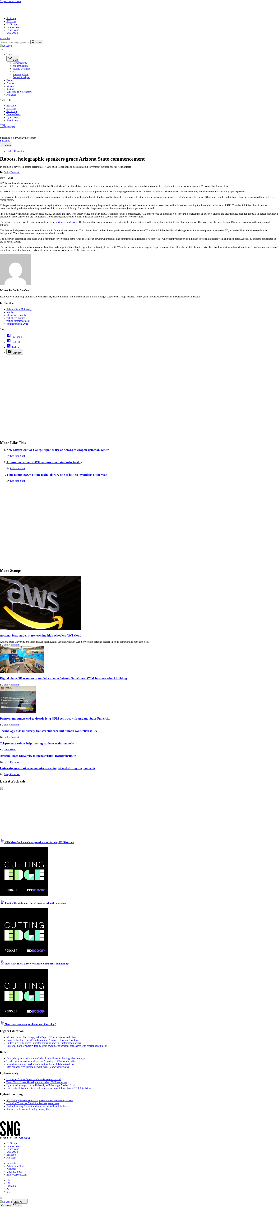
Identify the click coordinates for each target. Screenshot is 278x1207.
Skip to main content (10, 1)
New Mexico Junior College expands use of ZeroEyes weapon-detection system (57, 449)
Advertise (5, 38)
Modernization (20, 65)
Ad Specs (11, 1168)
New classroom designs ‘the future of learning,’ (30, 1024)
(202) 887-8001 (14, 1171)
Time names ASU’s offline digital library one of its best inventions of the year (56, 474)
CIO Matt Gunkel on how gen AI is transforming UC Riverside (39, 842)
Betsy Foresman (12, 762)
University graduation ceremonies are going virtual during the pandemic (47, 768)
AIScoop (11, 21)
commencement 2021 (17, 323)
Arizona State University (19, 309)
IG (7, 1188)
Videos (10, 86)
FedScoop (11, 24)
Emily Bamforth (12, 172)
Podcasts (10, 83)
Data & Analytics (21, 77)
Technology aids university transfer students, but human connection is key (48, 731)
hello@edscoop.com (16, 1174)
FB (8, 1180)
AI (14, 71)
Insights (10, 89)
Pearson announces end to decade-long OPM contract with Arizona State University (55, 718)
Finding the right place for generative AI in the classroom (35, 903)
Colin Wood (10, 749)
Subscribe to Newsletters (19, 91)
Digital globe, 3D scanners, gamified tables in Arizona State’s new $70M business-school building (63, 678)
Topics (9, 54)
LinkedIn (11, 1186)
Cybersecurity (20, 63)
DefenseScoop (13, 27)
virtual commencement (17, 320)
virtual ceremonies (15, 318)
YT (8, 1191)
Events (9, 80)
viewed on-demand (67, 222)
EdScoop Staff (17, 456)
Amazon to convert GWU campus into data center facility (44, 462)
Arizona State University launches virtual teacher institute (38, 755)
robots (9, 312)
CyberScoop (12, 30)
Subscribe (10, 126)
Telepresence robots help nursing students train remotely (37, 743)
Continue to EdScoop (11, 1205)
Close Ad (18, 1202)
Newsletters (12, 1163)
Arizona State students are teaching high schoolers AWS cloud (40, 635)
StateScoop (12, 32)
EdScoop (11, 18)
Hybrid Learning (21, 68)
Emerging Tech (20, 74)
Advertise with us (15, 1166)
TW (8, 1183)
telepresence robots (16, 315)
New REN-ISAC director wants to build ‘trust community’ (36, 963)
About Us (25, 1137)
